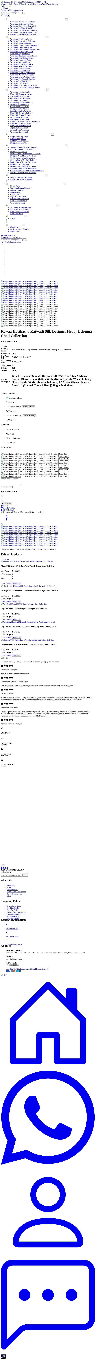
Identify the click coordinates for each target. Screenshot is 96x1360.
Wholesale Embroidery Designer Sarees (25, 87)
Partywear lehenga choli (19, 137)
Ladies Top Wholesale (18, 201)
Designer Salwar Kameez (19, 229)
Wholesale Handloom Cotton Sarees (23, 56)
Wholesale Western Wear (15, 265)
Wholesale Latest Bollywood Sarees (23, 85)
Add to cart (7, 503)
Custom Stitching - (16, 415)
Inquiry (5, 506)
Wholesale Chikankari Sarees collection (25, 50)
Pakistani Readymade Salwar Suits (23, 34)
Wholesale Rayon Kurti (19, 132)
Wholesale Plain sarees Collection (22, 41)
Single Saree (15, 227)
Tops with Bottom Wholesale (21, 188)
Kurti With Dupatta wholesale (21, 113)
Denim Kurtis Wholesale (19, 117)
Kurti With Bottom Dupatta (20, 115)
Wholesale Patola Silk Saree (20, 60)
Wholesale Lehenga (13, 256)
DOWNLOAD (8, 510)
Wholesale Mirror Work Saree (21, 43)
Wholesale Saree (12, 252)
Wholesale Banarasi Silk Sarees (22, 75)
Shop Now (5, 559)
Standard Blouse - (15, 407)
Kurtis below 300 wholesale (20, 124)
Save (10, 487)
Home (8, 248)
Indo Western (15, 192)
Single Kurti (14, 231)
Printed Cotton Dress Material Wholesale (25, 154)
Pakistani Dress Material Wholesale (23, 173)
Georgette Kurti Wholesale (20, 98)
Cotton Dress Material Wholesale (22, 158)
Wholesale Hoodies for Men (20, 207)
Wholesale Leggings (17, 203)
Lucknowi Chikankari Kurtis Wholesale (25, 121)
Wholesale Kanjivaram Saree (21, 47)
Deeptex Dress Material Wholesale (23, 166)
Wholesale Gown (12, 261)
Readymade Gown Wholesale (21, 179)
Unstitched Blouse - (16, 398)
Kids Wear (9, 271)
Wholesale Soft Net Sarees (20, 71)
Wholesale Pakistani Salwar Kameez (23, 32)
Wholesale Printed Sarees (19, 83)
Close (4, 487)
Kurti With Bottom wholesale (21, 94)
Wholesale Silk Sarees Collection (22, 79)
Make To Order (11, 273)
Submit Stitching (28, 407)
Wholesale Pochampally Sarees (21, 52)
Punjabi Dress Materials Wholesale (23, 162)
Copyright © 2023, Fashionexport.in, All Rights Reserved (27, 969)
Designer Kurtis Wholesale (20, 109)
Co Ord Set (14, 194)
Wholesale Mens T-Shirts (19, 210)
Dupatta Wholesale (17, 190)
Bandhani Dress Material (19, 164)
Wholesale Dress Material (15, 259)
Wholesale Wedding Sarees (20, 81)
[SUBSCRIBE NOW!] (25, 875)
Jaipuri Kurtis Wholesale (19, 128)
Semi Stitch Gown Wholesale (21, 177)
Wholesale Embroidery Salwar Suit (23, 26)
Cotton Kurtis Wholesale (19, 107)
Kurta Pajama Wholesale (19, 212)
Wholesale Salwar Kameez (16, 250)
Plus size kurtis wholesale (19, 119)
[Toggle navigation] (2, 244)
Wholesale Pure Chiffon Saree (21, 58)
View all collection (8, 235)
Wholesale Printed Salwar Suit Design (24, 30)
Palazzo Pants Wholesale (19, 199)
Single (8, 275)
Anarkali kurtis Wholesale (20, 96)
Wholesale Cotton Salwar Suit (21, 24)
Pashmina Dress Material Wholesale (23, 168)
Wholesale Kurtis (12, 254)
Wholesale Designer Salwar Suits (22, 22)
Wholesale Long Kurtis (19, 100)
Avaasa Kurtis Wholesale (19, 130)
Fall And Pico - (14, 430)
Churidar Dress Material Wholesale (23, 160)
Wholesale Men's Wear (14, 267)
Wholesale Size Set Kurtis (20, 92)
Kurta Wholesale (16, 214)
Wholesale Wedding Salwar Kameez (23, 28)
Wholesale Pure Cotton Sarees (21, 64)
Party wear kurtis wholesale (20, 126)
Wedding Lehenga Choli (19, 141)
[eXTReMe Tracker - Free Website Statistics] (3, 1358)
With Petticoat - (14, 438)
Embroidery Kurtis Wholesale (21, 103)
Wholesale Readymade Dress (16, 263)
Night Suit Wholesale (18, 197)
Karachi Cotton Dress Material (21, 150)
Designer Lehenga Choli (19, 143)
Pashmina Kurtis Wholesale (20, 111)
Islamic (8, 269)
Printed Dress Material (18, 152)
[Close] (8, 15)
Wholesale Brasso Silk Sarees (21, 66)
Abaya (12, 218)
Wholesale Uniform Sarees (20, 68)
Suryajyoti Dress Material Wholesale (23, 147)
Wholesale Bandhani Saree (20, 62)
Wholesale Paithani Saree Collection (23, 45)
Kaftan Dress (15, 186)
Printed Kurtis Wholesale (19, 105)
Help (3, 6)
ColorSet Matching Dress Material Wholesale (27, 171)
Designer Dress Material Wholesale (23, 156)
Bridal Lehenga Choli (18, 139)
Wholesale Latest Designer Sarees (22, 77)
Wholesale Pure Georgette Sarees (22, 73)
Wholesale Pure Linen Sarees (21, 39)
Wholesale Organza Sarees (20, 54)
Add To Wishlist (9, 508)
